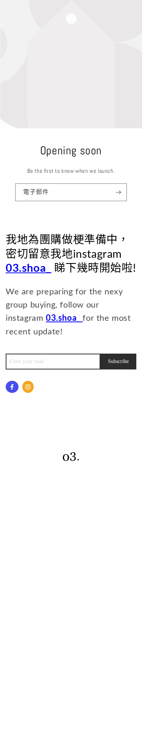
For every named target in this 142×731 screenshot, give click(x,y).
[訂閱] (118, 192)
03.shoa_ (28, 268)
